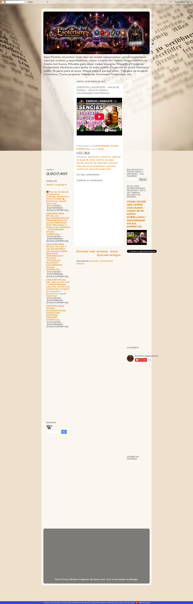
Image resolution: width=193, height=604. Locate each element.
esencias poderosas (100, 169)
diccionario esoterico (99, 157)
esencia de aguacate (96, 163)
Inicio (114, 251)
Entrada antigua (109, 255)
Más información (144, 602)
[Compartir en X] (83, 153)
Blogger (134, 579)
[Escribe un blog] (80, 153)
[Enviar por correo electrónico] (77, 153)
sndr (102, 579)
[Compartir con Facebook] (85, 153)
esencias (113, 163)
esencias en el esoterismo (91, 166)
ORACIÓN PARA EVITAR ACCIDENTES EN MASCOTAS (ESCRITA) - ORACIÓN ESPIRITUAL (56, 313)
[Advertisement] (58, 122)
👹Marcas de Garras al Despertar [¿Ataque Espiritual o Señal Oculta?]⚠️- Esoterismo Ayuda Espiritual (57, 197)
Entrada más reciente (92, 251)
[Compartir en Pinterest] (88, 153)
